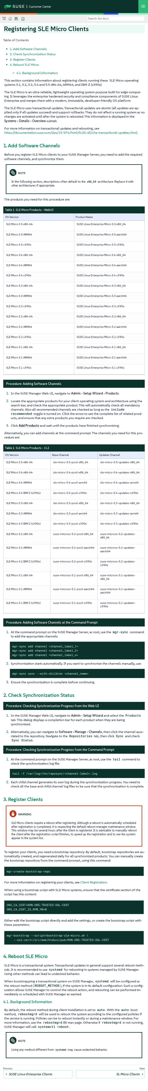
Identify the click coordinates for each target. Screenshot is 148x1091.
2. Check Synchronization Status (33, 54)
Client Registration (93, 882)
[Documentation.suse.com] (10, 19)
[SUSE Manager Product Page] (16, 18)
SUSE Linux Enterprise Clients (30, 1074)
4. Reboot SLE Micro (24, 65)
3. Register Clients (22, 59)
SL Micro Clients (128, 1074)
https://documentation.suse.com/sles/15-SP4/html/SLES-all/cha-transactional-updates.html (70, 132)
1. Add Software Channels (28, 49)
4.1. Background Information (37, 73)
